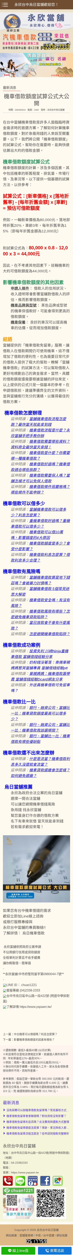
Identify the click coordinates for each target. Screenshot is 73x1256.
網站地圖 (61, 1235)
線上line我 (20, 1251)
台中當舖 (48, 1235)
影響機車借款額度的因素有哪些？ (34, 1039)
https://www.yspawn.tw (25, 1172)
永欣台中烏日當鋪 (55, 110)
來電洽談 (57, 1251)
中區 (38, 1235)
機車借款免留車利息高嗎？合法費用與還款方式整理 (37, 1121)
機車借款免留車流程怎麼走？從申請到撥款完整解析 (37, 1133)
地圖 (8, 1157)
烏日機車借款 (33, 933)
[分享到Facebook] (46, 1180)
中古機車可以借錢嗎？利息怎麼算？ (35, 1034)
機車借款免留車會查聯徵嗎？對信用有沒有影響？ (36, 1116)
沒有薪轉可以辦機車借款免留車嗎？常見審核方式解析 (39, 1110)
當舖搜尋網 (26, 1235)
